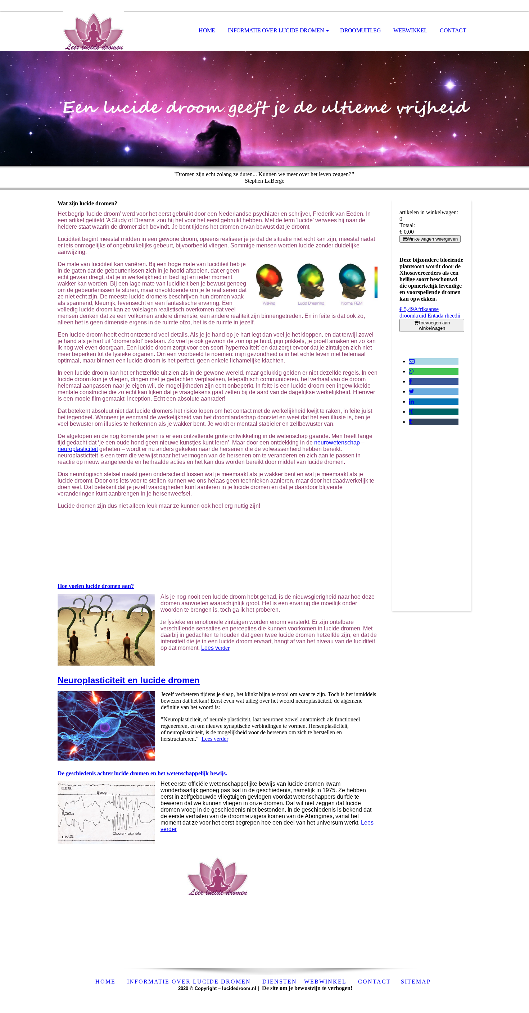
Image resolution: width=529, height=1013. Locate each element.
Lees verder (215, 739)
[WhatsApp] (411, 371)
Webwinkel (410, 30)
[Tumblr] (410, 422)
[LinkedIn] (411, 401)
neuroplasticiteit (78, 449)
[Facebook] (410, 381)
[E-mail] (412, 361)
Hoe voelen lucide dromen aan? (96, 586)
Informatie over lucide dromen (276, 30)
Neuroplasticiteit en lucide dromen (129, 680)
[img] (94, 31)
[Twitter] (411, 391)
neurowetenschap (337, 442)
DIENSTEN (279, 981)
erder (215, 648)
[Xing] (411, 412)
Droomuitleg (360, 30)
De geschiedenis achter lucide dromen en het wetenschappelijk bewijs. (142, 773)
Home (207, 30)
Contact (453, 30)
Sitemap (416, 981)
